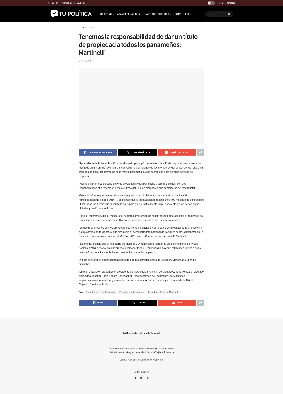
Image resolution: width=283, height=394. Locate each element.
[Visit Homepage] (71, 14)
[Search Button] (230, 14)
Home (222, 3)
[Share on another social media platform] (200, 152)
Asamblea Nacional (129, 14)
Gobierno (106, 14)
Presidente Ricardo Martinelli (163, 292)
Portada (90, 27)
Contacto (230, 3)
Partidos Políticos (157, 14)
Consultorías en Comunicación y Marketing (141, 359)
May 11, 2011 (85, 61)
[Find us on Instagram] (57, 3)
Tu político (181, 14)
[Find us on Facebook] (48, 3)
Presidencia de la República (101, 292)
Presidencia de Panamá (131, 292)
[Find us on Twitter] (53, 3)
